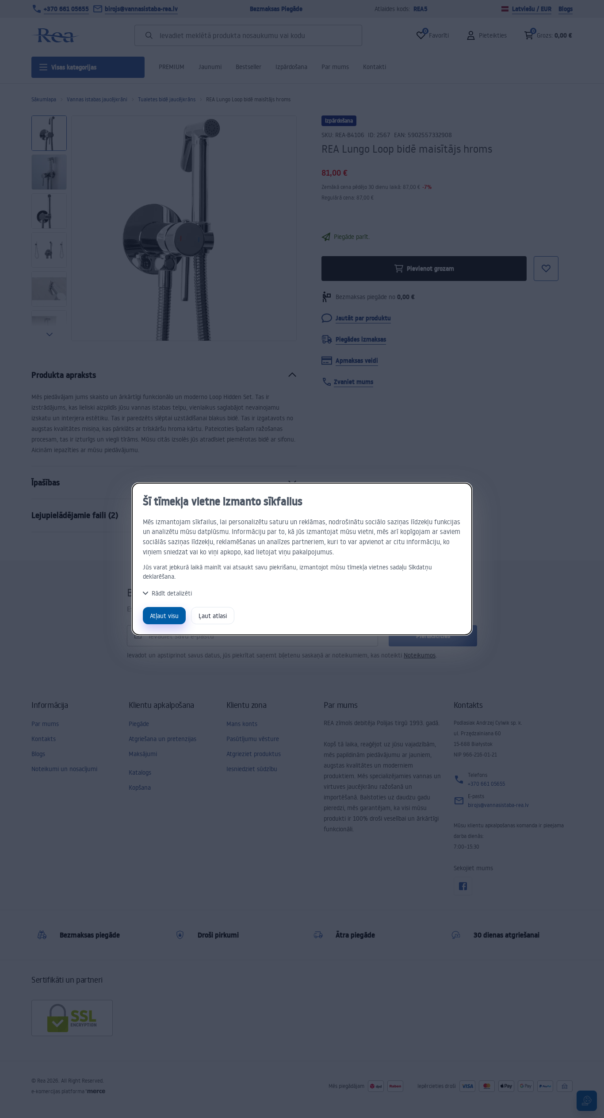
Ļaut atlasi (213, 615)
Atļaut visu (164, 615)
